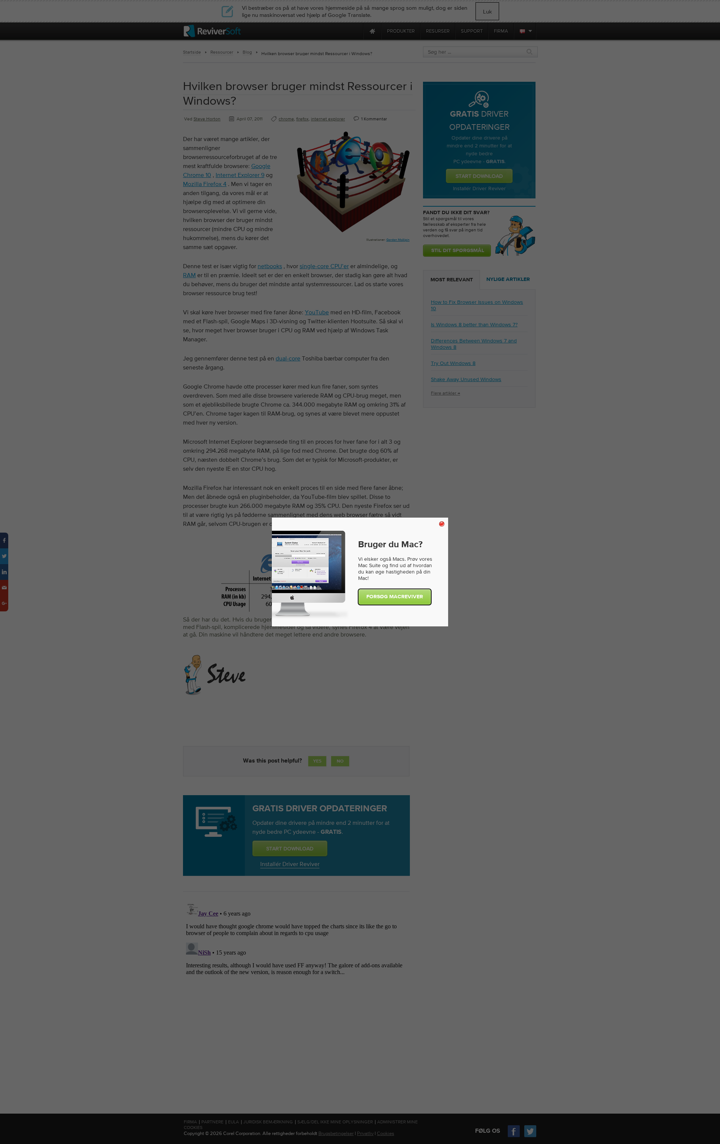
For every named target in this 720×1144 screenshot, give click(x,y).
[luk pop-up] (441, 524)
